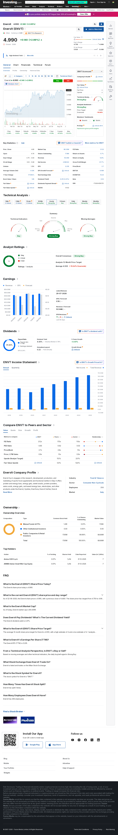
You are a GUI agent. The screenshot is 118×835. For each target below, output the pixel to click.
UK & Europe (91, 10)
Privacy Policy (97, 829)
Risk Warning (110, 829)
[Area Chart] (10, 76)
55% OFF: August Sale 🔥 (77, 2)
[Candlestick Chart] (5, 76)
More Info (30, 55)
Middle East (100, 10)
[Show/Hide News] (57, 76)
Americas (82, 10)
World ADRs (64, 10)
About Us (66, 759)
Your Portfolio (9, 768)
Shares (7, 10)
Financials (25, 65)
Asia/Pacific (110, 10)
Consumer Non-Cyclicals (93, 483)
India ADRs (73, 10)
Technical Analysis (15, 195)
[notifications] (109, 2)
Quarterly (15, 368)
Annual (6, 368)
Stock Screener (18, 10)
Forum (48, 65)
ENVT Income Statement (20, 362)
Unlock (39, 463)
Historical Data (35, 70)
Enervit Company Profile (19, 472)
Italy (102, 492)
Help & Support (68, 768)
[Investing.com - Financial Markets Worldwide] (12, 2)
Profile (15, 70)
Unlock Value (96, 39)
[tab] (8, 202)
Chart (15, 65)
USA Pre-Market (35, 10)
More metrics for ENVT (94, 143)
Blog (5, 759)
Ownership (23, 70)
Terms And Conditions (81, 829)
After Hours (45, 10)
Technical (37, 65)
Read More (7, 492)
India (26, 10)
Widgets (7, 773)
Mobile (6, 763)
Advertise (66, 763)
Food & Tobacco (97, 478)
